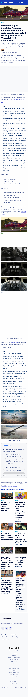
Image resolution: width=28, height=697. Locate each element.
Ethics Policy (4, 637)
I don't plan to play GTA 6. (13, 471)
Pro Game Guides (14, 650)
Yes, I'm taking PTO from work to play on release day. (14, 455)
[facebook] (10, 628)
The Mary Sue (14, 674)
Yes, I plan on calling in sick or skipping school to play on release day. (14, 461)
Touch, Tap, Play (14, 676)
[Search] (15, 2)
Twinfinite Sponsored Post (20, 609)
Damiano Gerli (5, 541)
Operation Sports (14, 672)
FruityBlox (14, 679)
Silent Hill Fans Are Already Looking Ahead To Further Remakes (20, 560)
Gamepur (14, 655)
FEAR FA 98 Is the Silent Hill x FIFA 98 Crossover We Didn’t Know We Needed (21, 538)
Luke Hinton (4, 593)
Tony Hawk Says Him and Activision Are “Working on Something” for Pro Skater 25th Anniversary (7, 586)
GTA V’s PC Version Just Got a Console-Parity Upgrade (7, 536)
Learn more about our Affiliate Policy (9, 486)
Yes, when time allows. (13, 467)
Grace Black (18, 521)
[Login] (25, 2)
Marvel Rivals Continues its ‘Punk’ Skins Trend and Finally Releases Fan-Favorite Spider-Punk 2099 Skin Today (20, 511)
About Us (3, 634)
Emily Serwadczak (6, 512)
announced (14, 342)
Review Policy (14, 637)
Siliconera (14, 661)
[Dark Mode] (19, 2)
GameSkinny (14, 670)
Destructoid (14, 666)
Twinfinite (14, 653)
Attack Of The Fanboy (14, 657)
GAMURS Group (23, 687)
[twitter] (6, 628)
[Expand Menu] (22, 2)
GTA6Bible (14, 683)
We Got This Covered (14, 663)
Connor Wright (5, 568)
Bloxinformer (14, 681)
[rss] (2, 628)
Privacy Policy (5, 639)
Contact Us (13, 634)
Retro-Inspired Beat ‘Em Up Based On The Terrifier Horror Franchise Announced (7, 561)
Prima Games (14, 659)
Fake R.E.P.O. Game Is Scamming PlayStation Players (6, 506)
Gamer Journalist (14, 668)
